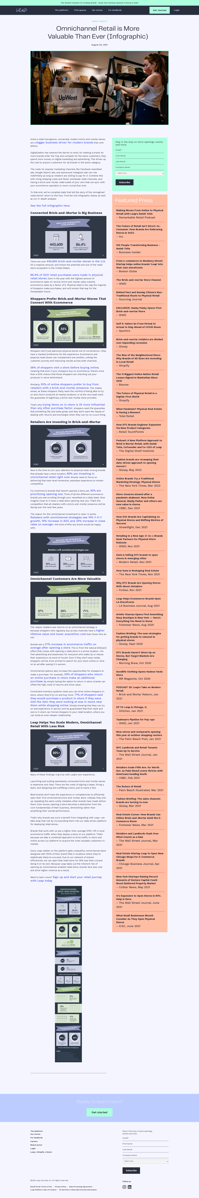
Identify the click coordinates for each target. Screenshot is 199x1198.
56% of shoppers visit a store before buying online (64, 367)
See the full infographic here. (50, 205)
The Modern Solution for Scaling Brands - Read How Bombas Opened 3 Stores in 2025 (99, 3)
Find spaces (80, 10)
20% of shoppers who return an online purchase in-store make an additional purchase (66, 678)
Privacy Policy (60, 1187)
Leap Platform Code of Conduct (43, 1190)
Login (177, 10)
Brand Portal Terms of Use (41, 1187)
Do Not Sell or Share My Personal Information (78, 1190)
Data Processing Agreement (80, 1187)
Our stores (97, 10)
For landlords (114, 10)
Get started (159, 10)
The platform (61, 10)
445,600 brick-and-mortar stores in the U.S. (76, 261)
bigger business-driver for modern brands (64, 142)
